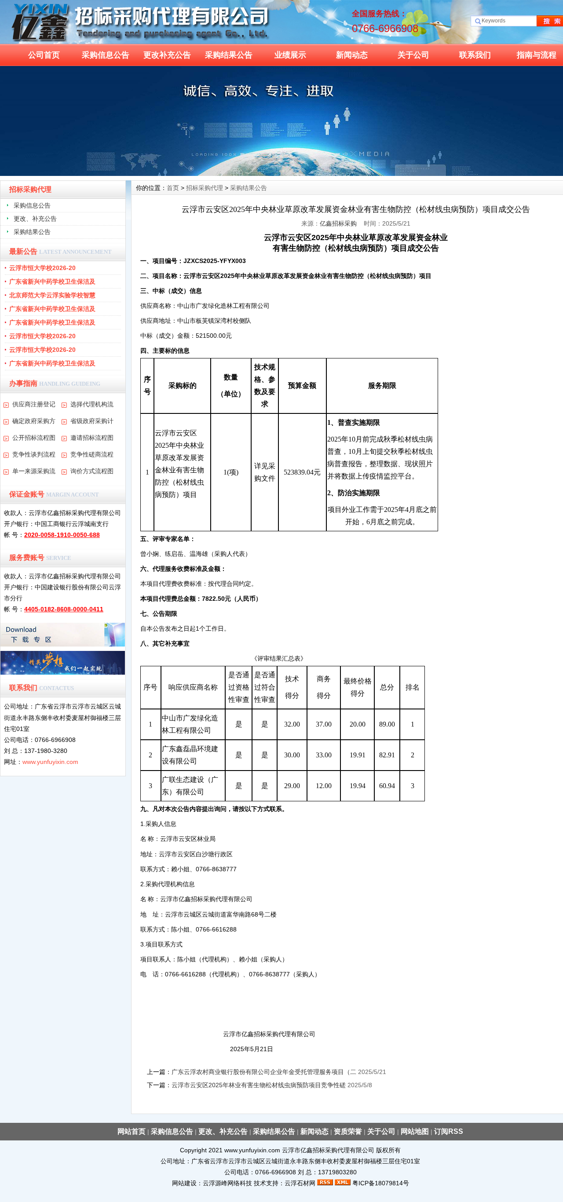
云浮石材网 (300, 1183)
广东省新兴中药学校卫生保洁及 (52, 281)
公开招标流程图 (33, 437)
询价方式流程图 (91, 471)
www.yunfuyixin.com (50, 761)
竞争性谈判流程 (33, 454)
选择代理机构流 (91, 404)
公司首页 (44, 55)
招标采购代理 (204, 187)
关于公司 (413, 55)
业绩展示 (290, 55)
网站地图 (415, 1131)
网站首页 (131, 1131)
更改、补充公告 (35, 218)
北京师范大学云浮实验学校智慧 (52, 295)
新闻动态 (352, 55)
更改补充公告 (167, 55)
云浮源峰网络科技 (227, 1183)
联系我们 (475, 55)
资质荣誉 (348, 1131)
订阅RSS (448, 1131)
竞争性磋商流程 (91, 454)
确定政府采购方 (33, 420)
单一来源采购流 (33, 471)
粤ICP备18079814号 (380, 1183)
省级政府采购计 (91, 420)
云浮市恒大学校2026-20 (42, 267)
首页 (173, 187)
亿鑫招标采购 (338, 223)
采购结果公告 (228, 55)
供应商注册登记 (33, 404)
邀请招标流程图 (91, 437)
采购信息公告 (105, 55)
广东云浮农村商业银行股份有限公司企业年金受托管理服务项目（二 (264, 1071)
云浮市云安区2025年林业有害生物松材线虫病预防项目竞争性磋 (259, 1085)
